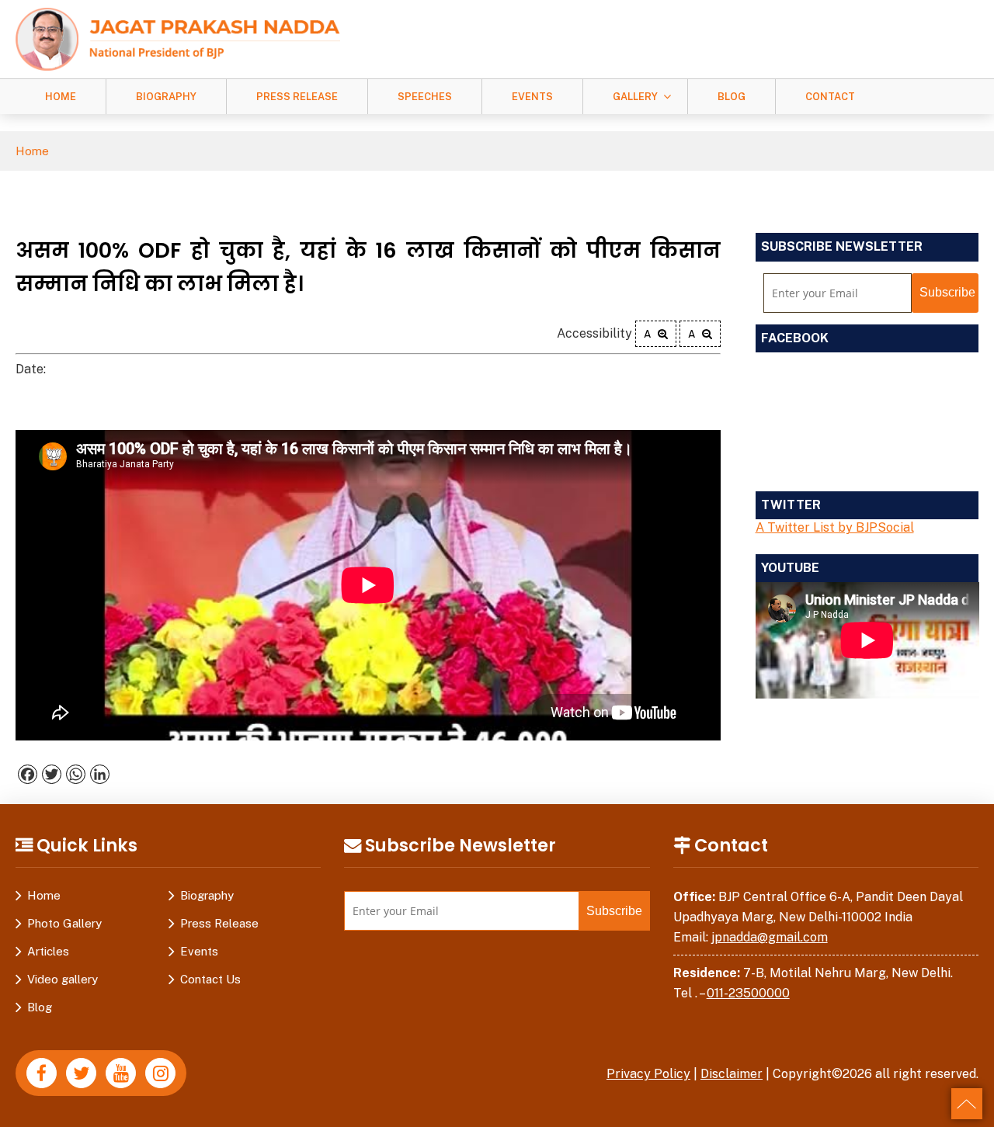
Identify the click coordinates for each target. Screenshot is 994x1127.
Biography (166, 96)
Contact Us (210, 979)
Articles (48, 951)
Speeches (425, 96)
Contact (830, 96)
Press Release (297, 96)
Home (60, 96)
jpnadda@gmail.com (769, 937)
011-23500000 (748, 993)
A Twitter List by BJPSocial (835, 527)
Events (532, 96)
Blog (732, 96)
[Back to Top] (966, 1103)
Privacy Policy (648, 1073)
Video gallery (62, 979)
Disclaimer (731, 1073)
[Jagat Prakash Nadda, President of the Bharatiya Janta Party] (178, 38)
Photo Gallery (64, 923)
